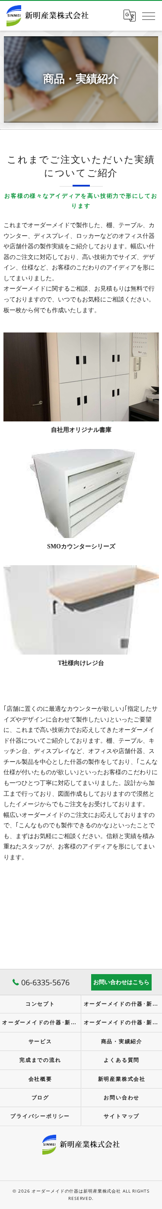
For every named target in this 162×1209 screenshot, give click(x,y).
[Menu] (148, 15)
